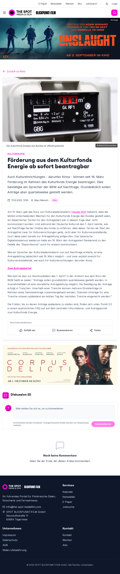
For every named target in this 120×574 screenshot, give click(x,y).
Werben (70, 3)
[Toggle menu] (4, 13)
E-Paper (43, 3)
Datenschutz (10, 540)
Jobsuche (68, 506)
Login (115, 3)
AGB (5, 545)
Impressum (9, 535)
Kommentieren (103, 424)
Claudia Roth (78, 211)
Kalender (67, 491)
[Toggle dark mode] (107, 3)
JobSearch (91, 3)
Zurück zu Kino (16, 71)
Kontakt (67, 535)
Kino (55, 200)
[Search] (114, 13)
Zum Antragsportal (19, 268)
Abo (80, 3)
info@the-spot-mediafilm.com (23, 506)
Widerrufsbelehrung (14, 550)
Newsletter (56, 3)
